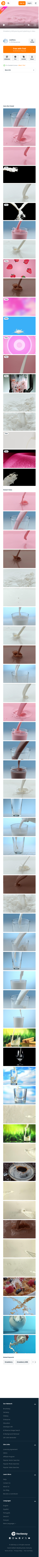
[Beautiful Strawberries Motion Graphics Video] (19, 267)
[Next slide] (31, 1361)
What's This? (21, 65)
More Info (8, 69)
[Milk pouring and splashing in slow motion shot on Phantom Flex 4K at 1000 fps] (19, 421)
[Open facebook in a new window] (9, 1537)
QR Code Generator (9, 1437)
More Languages (8, 1523)
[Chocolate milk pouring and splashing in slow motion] (19, 1228)
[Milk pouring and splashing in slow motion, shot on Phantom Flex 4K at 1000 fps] (19, 615)
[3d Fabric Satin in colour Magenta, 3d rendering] (19, 458)
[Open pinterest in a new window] (19, 1537)
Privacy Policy (17, 1550)
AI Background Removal (11, 1433)
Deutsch (6, 1516)
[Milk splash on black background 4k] (19, 173)
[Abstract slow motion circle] (19, 344)
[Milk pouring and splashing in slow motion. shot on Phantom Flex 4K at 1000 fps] (19, 192)
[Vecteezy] (3, 3)
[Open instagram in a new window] (12, 1537)
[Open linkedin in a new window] (15, 1537)
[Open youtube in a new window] (28, 1537)
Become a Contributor (10, 1493)
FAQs (5, 1478)
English (5, 1505)
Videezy (5, 1415)
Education (6, 1422)
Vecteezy (6, 1411)
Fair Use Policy (27, 1550)
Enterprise (6, 1419)
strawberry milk (22, 1361)
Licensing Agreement (10, 1448)
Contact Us (6, 1482)
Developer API (8, 1426)
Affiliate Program (8, 1456)
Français (6, 1519)
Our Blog (6, 1489)
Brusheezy (6, 1408)
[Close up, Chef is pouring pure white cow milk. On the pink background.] (19, 363)
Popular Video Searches (11, 1467)
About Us (6, 1486)
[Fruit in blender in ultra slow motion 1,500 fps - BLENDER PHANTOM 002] (19, 382)
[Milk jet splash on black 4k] (19, 476)
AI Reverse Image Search (11, 1429)
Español (5, 1508)
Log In (29, 3)
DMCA (5, 1452)
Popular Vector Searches (11, 1459)
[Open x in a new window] (25, 1537)
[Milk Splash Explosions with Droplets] (19, 325)
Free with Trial (19, 49)
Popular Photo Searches (11, 1463)
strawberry (8, 1361)
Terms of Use (8, 1550)
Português (6, 1512)
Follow (32, 42)
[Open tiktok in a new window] (22, 1537)
